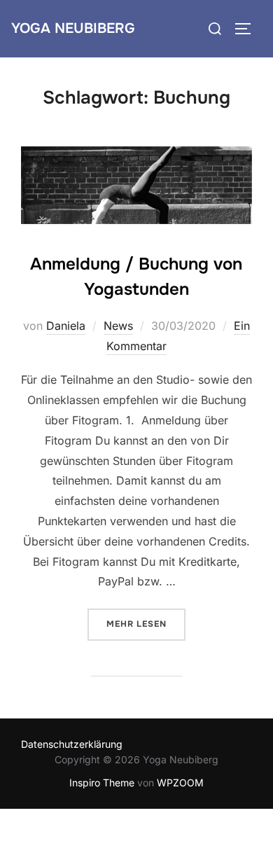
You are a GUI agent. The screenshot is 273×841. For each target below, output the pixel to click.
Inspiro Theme (101, 782)
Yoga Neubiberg (73, 28)
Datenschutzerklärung (71, 744)
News (118, 326)
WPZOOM (180, 782)
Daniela (65, 326)
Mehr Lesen (146, 624)
